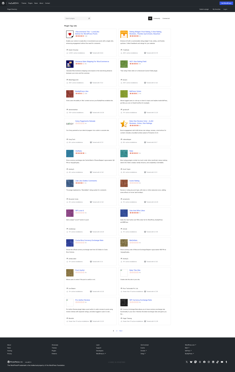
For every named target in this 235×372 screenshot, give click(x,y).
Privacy (9, 353)
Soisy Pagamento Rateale (85, 121)
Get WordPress (226, 3)
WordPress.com (190, 345)
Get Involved (145, 345)
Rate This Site (135, 270)
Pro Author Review (82, 300)
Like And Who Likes (137, 210)
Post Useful (79, 270)
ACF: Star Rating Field (138, 61)
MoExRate (133, 240)
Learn (98, 345)
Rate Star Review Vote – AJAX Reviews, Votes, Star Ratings (141, 122)
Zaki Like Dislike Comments (86, 181)
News (9, 348)
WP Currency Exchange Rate (141, 300)
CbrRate (78, 151)
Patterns (54, 353)
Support (98, 348)
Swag (143, 353)
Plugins (54, 350)
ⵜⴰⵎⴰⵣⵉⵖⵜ (28, 362)
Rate (131, 151)
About (9, 345)
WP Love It (79, 210)
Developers (99, 350)
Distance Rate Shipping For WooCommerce (92, 61)
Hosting (9, 350)
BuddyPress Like (81, 91)
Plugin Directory (12, 9)
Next (120, 331)
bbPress (188, 350)
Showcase (55, 345)
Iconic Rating (134, 181)
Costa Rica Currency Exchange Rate (89, 240)
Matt (187, 348)
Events (143, 348)
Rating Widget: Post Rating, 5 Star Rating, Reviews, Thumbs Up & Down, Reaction (146, 33)
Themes (54, 348)
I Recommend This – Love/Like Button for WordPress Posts (87, 33)
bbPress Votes (135, 91)
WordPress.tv (101, 353)
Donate (144, 350)
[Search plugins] (89, 18)
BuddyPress (189, 353)
